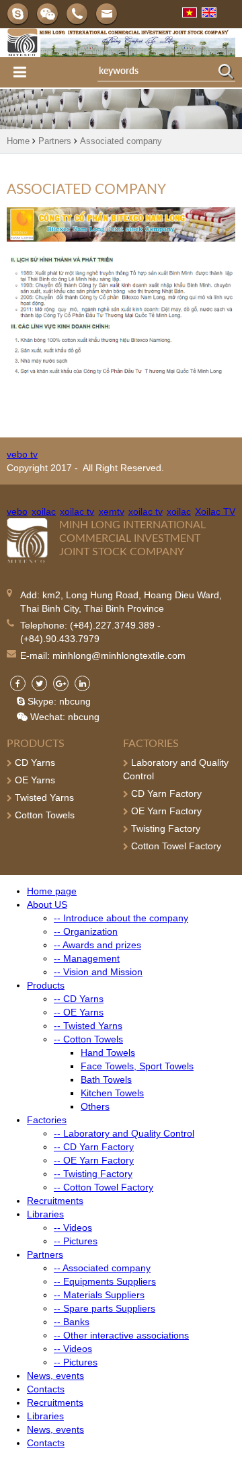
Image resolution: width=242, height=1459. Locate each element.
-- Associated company (102, 1267)
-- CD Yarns (79, 998)
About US (47, 904)
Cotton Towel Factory (174, 846)
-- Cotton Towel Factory (103, 1187)
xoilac (44, 511)
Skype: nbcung (58, 701)
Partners (54, 141)
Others (95, 1106)
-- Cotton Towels (88, 1039)
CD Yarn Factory (165, 793)
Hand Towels (108, 1052)
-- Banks (71, 1321)
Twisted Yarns (43, 797)
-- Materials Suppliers (99, 1294)
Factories (151, 743)
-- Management (87, 958)
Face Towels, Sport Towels (137, 1066)
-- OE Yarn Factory (94, 1160)
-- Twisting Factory (93, 1173)
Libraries (45, 1214)
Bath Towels (106, 1079)
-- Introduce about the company (121, 918)
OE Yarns (33, 780)
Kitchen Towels (112, 1093)
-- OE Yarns (79, 1012)
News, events (55, 1375)
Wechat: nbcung (63, 716)
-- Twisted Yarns (88, 1025)
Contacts (46, 1389)
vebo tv (22, 454)
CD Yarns (33, 762)
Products (36, 743)
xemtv (111, 511)
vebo (17, 511)
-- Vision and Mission (98, 971)
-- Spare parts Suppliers (104, 1308)
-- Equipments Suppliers (105, 1281)
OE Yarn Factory (165, 811)
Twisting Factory (164, 828)
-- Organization (86, 931)
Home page (52, 891)
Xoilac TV (215, 511)
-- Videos (73, 1227)
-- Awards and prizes (97, 944)
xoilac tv (77, 511)
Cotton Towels (43, 815)
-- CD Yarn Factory (94, 1146)
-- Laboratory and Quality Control (124, 1133)
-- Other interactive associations (121, 1335)
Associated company (121, 141)
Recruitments (55, 1200)
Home (18, 141)
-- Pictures (75, 1241)
